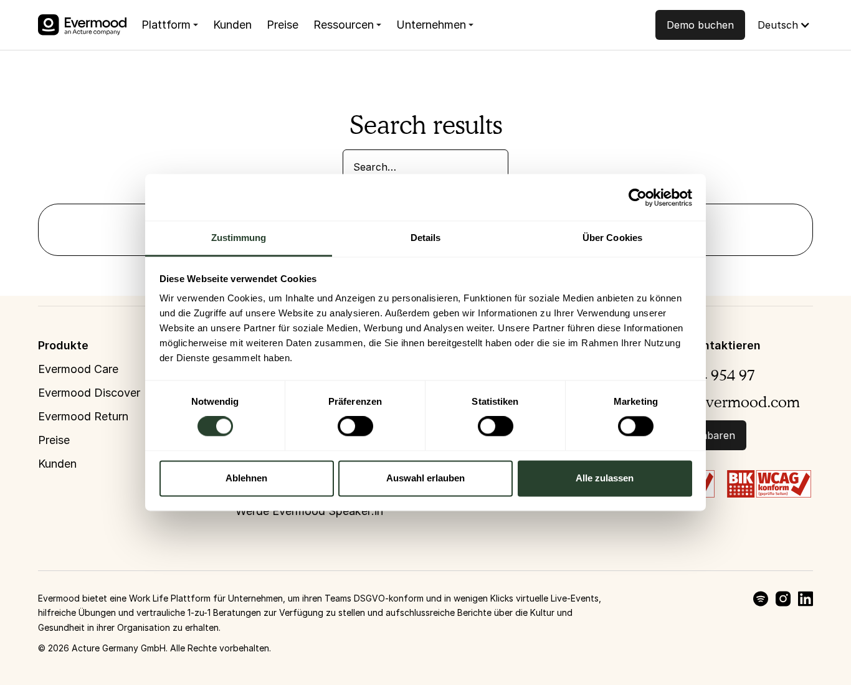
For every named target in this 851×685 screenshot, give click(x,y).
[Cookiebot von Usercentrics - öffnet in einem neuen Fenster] (637, 197)
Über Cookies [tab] (612, 237)
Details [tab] (426, 237)
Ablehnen (246, 478)
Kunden (232, 24)
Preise (282, 24)
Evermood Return (83, 416)
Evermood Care (78, 369)
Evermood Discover (89, 392)
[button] (169, 25)
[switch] (355, 427)
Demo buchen (700, 25)
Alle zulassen (605, 478)
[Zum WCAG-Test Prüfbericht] (769, 482)
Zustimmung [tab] (239, 237)
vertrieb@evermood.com (715, 402)
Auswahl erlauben (425, 478)
